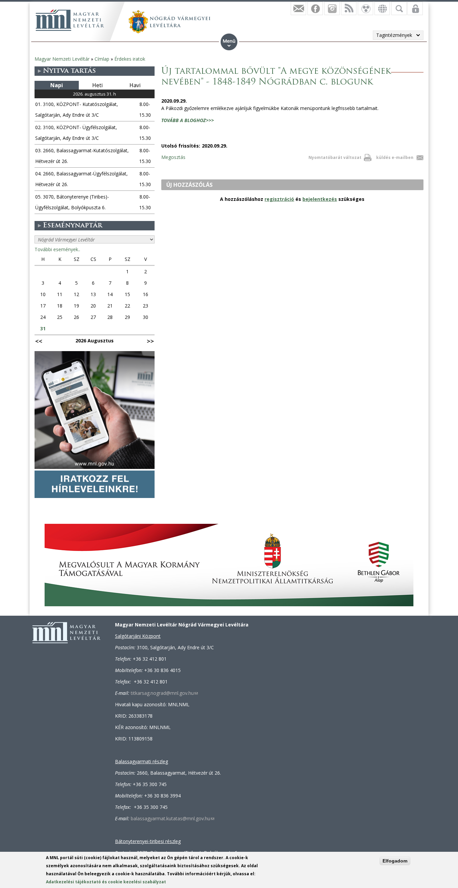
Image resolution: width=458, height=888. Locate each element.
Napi (56, 85)
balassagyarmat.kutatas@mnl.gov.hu (172, 818)
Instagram (332, 8)
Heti (97, 85)
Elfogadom (395, 861)
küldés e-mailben (394, 157)
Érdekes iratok (129, 59)
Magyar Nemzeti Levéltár (62, 59)
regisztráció (279, 199)
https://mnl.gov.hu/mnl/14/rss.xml (348, 8)
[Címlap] (70, 20)
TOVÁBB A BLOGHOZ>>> (187, 120)
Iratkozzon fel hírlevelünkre (298, 8)
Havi (134, 85)
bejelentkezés (319, 199)
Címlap (102, 59)
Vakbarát (365, 8)
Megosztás (173, 157)
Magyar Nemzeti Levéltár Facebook (315, 8)
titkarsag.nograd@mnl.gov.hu (164, 693)
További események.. (57, 249)
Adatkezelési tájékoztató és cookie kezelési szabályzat (106, 882)
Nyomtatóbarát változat (334, 157)
